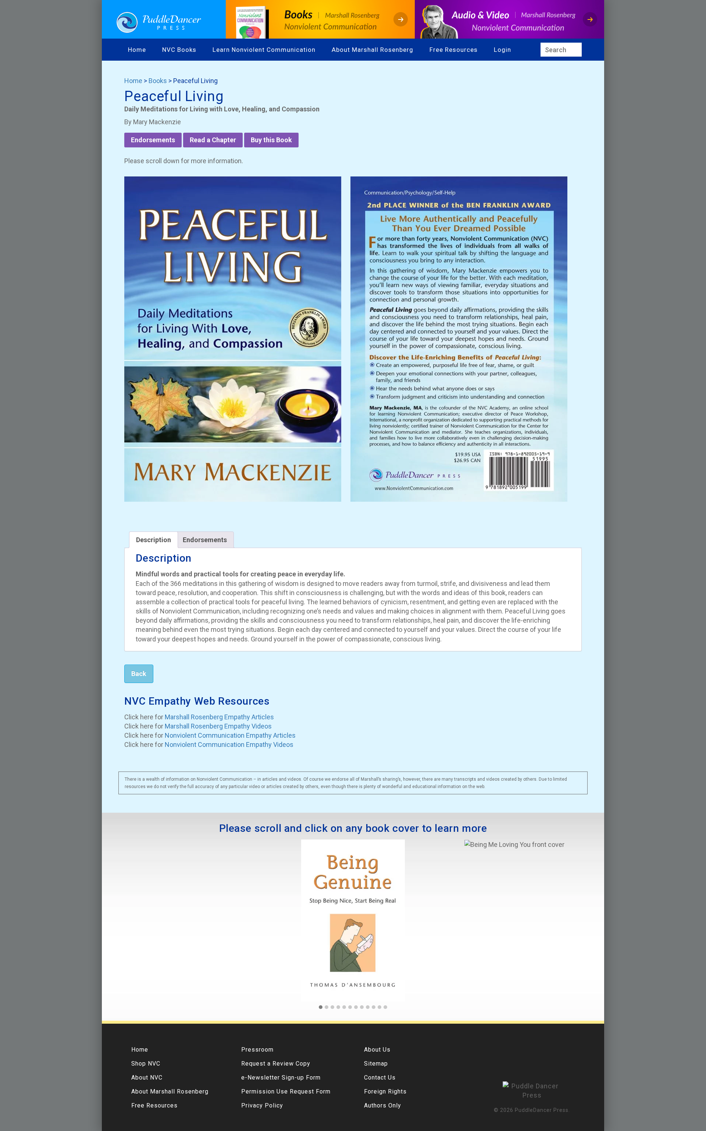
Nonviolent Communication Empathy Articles (230, 735)
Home (137, 49)
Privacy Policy (262, 1105)
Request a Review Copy (275, 1063)
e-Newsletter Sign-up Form (281, 1077)
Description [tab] (153, 540)
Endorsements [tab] (205, 540)
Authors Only (382, 1105)
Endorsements (153, 140)
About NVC (147, 1077)
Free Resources (453, 49)
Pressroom (257, 1049)
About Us (377, 1049)
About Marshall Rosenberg (372, 49)
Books (158, 81)
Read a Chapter (213, 140)
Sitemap (376, 1063)
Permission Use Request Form (286, 1091)
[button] (321, 1007)
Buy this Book (271, 140)
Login (502, 49)
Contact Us (380, 1077)
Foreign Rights (385, 1091)
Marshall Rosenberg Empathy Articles (219, 717)
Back (138, 673)
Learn (222, 49)
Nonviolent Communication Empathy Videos (229, 744)
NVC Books (179, 49)
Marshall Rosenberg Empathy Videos (218, 726)
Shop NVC (145, 1063)
